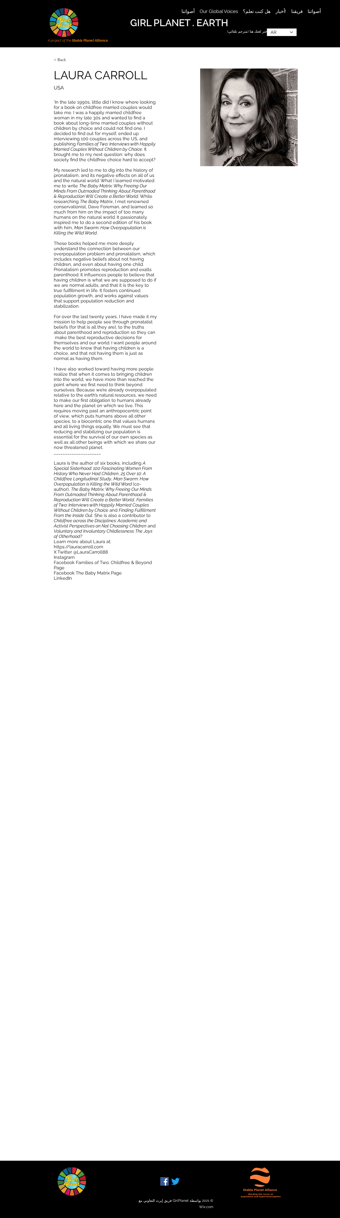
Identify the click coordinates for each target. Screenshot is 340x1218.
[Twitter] (175, 1181)
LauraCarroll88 (92, 552)
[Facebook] (164, 1181)
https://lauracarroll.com (78, 546)
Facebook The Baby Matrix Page (88, 572)
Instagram (64, 557)
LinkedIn (63, 578)
